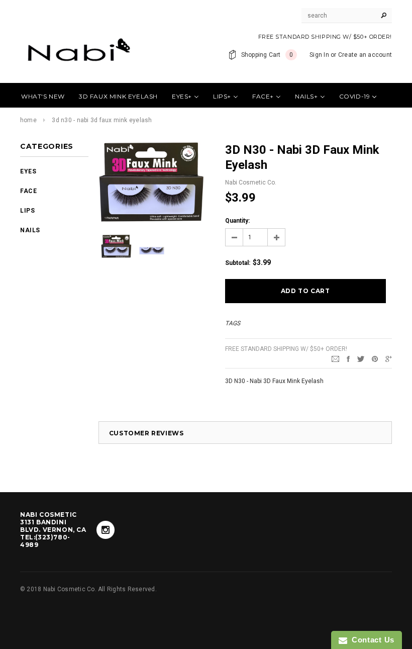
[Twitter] (360, 358)
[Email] (335, 358)
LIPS (27, 210)
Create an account (365, 54)
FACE (28, 191)
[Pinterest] (375, 358)
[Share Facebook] (348, 358)
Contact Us (370, 639)
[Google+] (388, 358)
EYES (28, 171)
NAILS (30, 230)
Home (28, 120)
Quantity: (237, 220)
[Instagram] (105, 530)
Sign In (319, 54)
